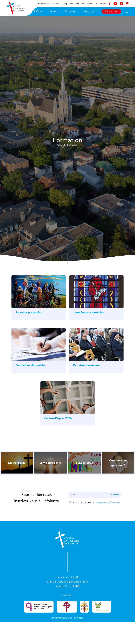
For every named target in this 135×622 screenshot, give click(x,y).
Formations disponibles (30, 365)
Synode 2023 (84, 462)
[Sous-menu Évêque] (43, 11)
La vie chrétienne (51, 462)
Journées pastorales (28, 312)
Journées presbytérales (88, 312)
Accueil (61, 144)
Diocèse (53, 11)
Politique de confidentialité (107, 502)
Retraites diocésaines (87, 365)
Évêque (38, 11)
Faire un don (111, 11)
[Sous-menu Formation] (77, 11)
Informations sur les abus (67, 618)
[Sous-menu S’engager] (95, 11)
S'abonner (115, 495)
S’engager (88, 11)
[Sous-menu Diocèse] (59, 11)
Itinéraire (67, 595)
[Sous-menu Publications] (50, 3)
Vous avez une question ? (118, 463)
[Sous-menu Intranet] (61, 3)
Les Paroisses (17, 462)
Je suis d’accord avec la (96, 502)
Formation (70, 11)
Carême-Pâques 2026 (58, 418)
